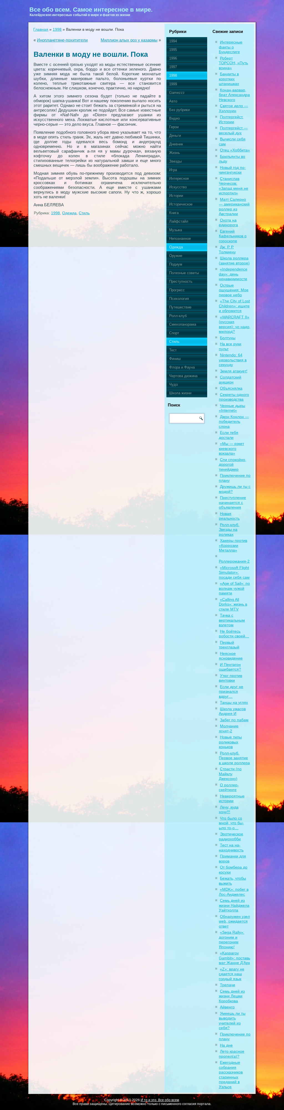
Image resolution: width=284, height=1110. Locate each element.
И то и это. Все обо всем (160, 1100)
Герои (174, 127)
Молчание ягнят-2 (229, 728)
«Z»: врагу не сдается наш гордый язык (231, 974)
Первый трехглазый (229, 645)
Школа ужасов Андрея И (232, 711)
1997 (173, 67)
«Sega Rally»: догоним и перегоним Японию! (231, 939)
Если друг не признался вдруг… (231, 691)
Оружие (175, 256)
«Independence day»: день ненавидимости (233, 274)
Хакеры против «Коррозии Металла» (233, 545)
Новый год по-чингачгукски (232, 170)
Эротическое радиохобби (231, 836)
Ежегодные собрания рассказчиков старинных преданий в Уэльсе (231, 1074)
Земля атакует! (233, 371)
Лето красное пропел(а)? (231, 1054)
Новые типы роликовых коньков (230, 742)
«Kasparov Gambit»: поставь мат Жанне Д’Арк (234, 958)
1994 (173, 41)
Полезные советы (184, 273)
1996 (173, 58)
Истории (176, 196)
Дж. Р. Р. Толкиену (227, 249)
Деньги (175, 135)
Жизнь (174, 153)
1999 (173, 84)
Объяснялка (231, 388)
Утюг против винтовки (230, 678)
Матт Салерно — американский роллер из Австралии (234, 206)
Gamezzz (177, 93)
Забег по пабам (234, 720)
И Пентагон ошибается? (230, 667)
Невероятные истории (232, 798)
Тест (173, 350)
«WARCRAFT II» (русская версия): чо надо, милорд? (234, 324)
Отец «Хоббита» (235, 150)
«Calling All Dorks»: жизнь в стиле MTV (233, 604)
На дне (226, 1045)
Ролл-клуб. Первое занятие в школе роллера (234, 758)
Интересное (179, 178)
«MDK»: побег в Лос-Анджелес (233, 892)
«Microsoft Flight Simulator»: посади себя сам (234, 572)
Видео (174, 118)
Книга (174, 213)
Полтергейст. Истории (231, 119)
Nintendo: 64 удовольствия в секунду (233, 360)
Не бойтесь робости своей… (234, 633)
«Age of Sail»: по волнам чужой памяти (234, 588)
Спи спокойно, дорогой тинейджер (232, 464)
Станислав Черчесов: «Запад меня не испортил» (233, 185)
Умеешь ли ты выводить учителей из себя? (232, 1020)
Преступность (180, 281)
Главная (40, 29)
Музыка (175, 230)
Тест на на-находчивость (231, 847)
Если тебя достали (228, 435)
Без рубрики (179, 110)
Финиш (175, 359)
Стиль (84, 213)
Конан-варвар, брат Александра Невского (234, 95)
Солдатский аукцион (230, 379)
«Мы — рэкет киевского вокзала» (231, 448)
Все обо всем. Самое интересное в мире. (91, 9)
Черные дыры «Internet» (232, 408)
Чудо (173, 384)
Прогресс (177, 290)
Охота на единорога (228, 222)
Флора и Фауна (182, 367)
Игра (173, 170)
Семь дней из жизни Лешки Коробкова (232, 996)
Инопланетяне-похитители (62, 40)
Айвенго (227, 1007)
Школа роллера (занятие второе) (234, 260)
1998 (57, 29)
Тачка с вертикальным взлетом (232, 620)
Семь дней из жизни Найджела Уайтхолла (234, 905)
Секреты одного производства (234, 397)
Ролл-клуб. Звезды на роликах (229, 529)
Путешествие (180, 307)
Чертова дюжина (183, 376)
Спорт (174, 333)
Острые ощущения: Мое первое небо (233, 290)
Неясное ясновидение (231, 656)
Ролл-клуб (178, 316)
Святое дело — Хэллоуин (233, 108)
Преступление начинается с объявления (232, 502)
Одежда (69, 213)
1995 (173, 50)
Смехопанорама (182, 324)
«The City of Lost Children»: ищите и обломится (234, 306)
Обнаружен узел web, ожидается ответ (234, 921)
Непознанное (180, 238)
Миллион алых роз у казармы (129, 40)
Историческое (180, 204)
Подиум (175, 264)
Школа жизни (180, 393)
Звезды (175, 161)
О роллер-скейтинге (229, 787)
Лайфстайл (178, 221)
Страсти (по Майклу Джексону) (230, 774)
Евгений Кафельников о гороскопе (233, 236)
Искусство (178, 187)
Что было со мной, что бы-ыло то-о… (231, 823)
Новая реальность (229, 516)
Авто (173, 101)
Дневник (176, 144)
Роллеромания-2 (234, 561)
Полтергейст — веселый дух (233, 130)
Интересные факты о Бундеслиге (230, 47)
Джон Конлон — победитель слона (234, 421)
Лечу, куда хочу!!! (229, 809)
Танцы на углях (234, 702)
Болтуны (227, 338)
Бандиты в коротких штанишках (229, 79)
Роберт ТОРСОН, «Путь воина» (233, 63)
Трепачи (227, 985)
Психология (179, 299)
